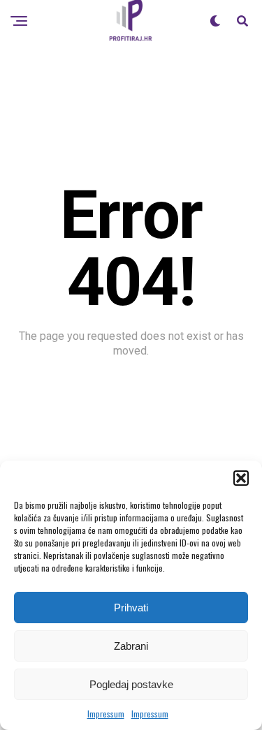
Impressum (105, 714)
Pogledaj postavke (131, 684)
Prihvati (131, 607)
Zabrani (131, 646)
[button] (241, 478)
